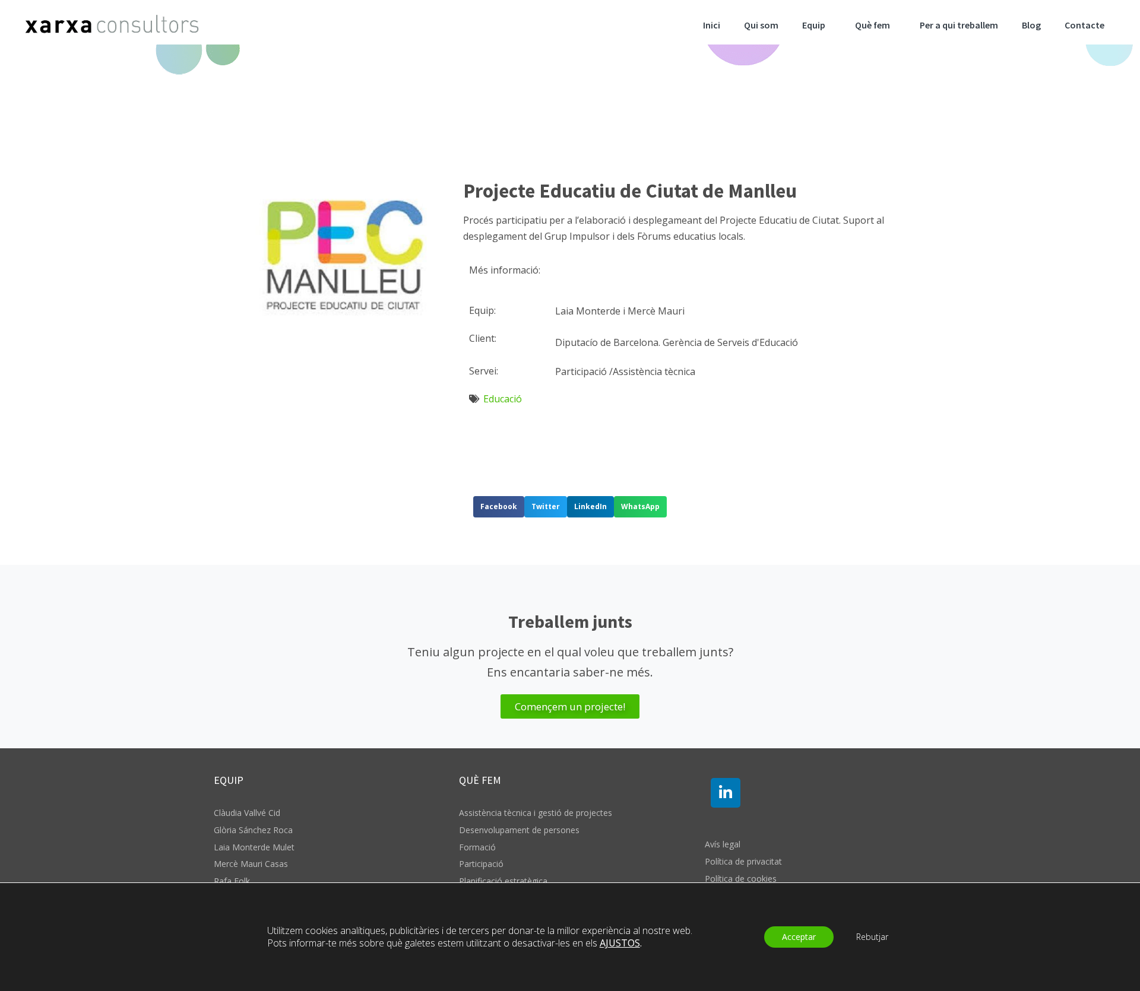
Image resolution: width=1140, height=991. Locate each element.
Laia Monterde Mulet (254, 847)
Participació (481, 863)
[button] (498, 506)
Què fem (872, 25)
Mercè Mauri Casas (251, 863)
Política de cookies (741, 878)
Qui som (761, 25)
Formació (477, 847)
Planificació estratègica (503, 881)
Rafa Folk (232, 881)
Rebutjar (872, 936)
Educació (502, 398)
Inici (711, 25)
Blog (1031, 25)
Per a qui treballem (959, 25)
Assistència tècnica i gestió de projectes (535, 812)
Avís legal (722, 844)
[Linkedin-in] (725, 793)
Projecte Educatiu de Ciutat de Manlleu (630, 191)
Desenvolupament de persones (519, 830)
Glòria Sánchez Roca (253, 830)
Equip (813, 25)
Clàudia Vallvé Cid (247, 812)
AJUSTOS (620, 943)
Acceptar (799, 936)
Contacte (1084, 25)
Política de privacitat (743, 861)
